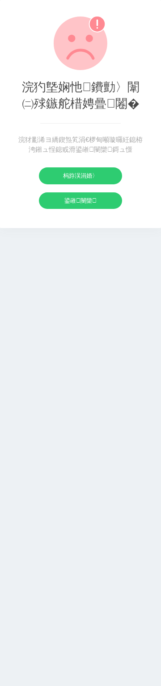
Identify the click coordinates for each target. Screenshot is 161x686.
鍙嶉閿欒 (80, 200)
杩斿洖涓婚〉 (80, 175)
